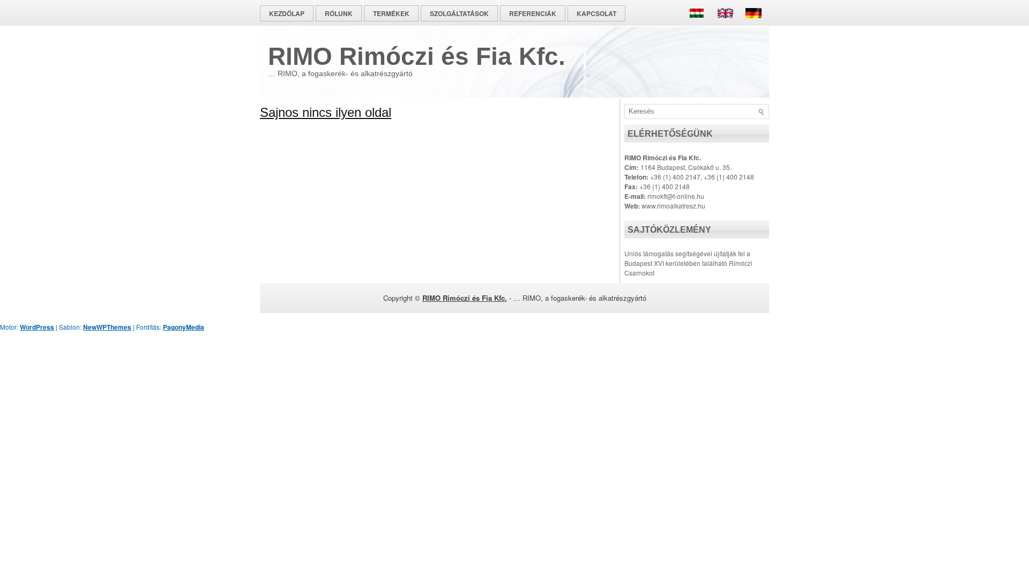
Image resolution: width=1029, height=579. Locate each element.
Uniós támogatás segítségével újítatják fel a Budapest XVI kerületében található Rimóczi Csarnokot (688, 263)
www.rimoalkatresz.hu (673, 205)
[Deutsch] (751, 26)
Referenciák (532, 13)
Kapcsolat (596, 13)
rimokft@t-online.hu (675, 196)
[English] (725, 26)
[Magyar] (699, 26)
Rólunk (339, 13)
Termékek (391, 13)
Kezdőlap (286, 13)
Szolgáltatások (459, 13)
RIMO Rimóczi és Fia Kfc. (416, 56)
